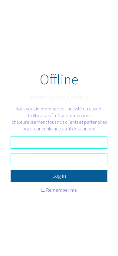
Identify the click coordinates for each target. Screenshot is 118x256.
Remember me (61, 190)
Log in (59, 175)
